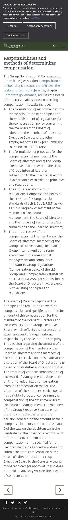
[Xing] (25, 502)
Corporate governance (20, 95)
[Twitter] (12, 502)
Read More (35, 18)
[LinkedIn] (19, 502)
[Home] (15, 46)
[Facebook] (6, 502)
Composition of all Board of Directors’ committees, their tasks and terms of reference (33, 85)
